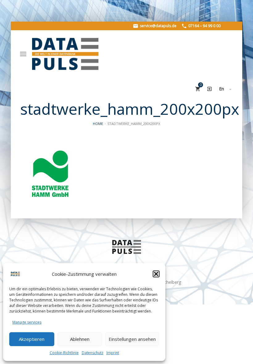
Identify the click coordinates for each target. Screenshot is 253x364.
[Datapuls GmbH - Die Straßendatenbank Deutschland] (65, 54)
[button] (156, 274)
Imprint (112, 352)
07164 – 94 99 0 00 (204, 25)
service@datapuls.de (157, 25)
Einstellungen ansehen (132, 339)
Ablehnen (79, 339)
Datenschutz (92, 352)
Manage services (26, 322)
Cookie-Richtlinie (64, 352)
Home (98, 123)
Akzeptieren (31, 339)
